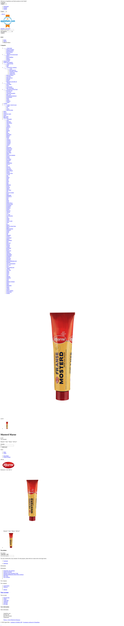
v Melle (8, 268)
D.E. (7, 146)
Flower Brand (9, 170)
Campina (8, 139)
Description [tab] (6, 455)
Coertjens (8, 141)
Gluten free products (8, 62)
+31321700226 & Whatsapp (11, 619)
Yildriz (7, 288)
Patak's (7, 239)
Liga (7, 217)
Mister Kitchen (9, 228)
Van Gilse (8, 270)
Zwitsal (8, 293)
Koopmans (8, 205)
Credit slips (6, 600)
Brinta (7, 137)
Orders (5, 599)
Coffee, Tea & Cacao (10, 105)
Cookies (5, 103)
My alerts (5, 604)
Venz (7, 275)
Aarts (7, 120)
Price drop (5, 575)
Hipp (7, 183)
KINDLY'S (9, 196)
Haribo (7, 177)
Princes (8, 244)
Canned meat (12, 74)
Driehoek (8, 160)
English (5, 9)
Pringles (8, 245)
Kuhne (7, 209)
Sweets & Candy (7, 114)
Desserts (8, 79)
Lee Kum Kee (9, 215)
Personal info (6, 597)
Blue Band (8, 134)
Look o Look (9, 221)
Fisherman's (9, 169)
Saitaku (8, 252)
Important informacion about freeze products (13, 574)
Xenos (7, 99)
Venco (7, 274)
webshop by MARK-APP (16, 622)
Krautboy (8, 206)
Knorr (7, 201)
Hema (7, 98)
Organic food (6, 61)
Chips (7, 65)
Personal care (9, 90)
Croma (7, 144)
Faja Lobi (8, 168)
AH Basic (8, 121)
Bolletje (8, 135)
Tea (7, 107)
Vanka (7, 271)
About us (5, 587)
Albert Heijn (9, 123)
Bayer (7, 128)
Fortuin (8, 172)
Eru (7, 165)
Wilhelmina (8, 285)
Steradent (8, 259)
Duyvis (8, 164)
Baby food (5, 116)
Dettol (7, 154)
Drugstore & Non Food (10, 89)
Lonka (7, 219)
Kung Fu (8, 210)
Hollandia (8, 184)
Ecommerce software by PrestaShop (31, 622)
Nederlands (6, 6)
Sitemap (5, 589)
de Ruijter (8, 151)
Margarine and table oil (11, 81)
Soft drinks (8, 84)
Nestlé (7, 231)
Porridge (8, 59)
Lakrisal (8, 212)
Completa (8, 142)
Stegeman (8, 258)
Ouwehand (8, 237)
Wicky (7, 283)
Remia (7, 249)
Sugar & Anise (9, 110)
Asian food (7, 48)
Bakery (8, 55)
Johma (7, 188)
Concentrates (9, 86)
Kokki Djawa (9, 203)
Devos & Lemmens (10, 155)
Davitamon (8, 150)
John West (8, 190)
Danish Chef (9, 148)
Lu (7, 223)
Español (5, 7)
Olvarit (7, 236)
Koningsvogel (9, 204)
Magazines (5, 117)
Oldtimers (8, 235)
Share (4, 452)
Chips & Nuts (8, 63)
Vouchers (5, 602)
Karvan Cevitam (10, 192)
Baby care (8, 94)
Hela (7, 179)
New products (6, 577)
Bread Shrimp (9, 52)
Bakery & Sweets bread (10, 54)
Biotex (7, 133)
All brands (7, 119)
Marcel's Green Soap (11, 226)
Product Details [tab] (6, 457)
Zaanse (8, 289)
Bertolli (8, 130)
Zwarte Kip (9, 292)
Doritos (8, 157)
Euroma (8, 166)
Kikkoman (8, 195)
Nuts (7, 66)
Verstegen (8, 277)
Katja (7, 194)
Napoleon (8, 230)
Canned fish (12, 72)
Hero (7, 182)
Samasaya (8, 253)
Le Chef (8, 214)
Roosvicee (8, 250)
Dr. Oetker (8, 159)
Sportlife (8, 257)
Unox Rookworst (10, 267)
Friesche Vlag (9, 173)
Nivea (7, 232)
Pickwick (8, 243)
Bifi (7, 132)
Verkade (8, 276)
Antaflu (8, 125)
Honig (7, 186)
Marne (7, 227)
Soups (4, 115)
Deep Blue (8, 152)
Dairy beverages (10, 88)
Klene (7, 200)
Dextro (7, 156)
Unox (7, 266)
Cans (9, 68)
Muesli (7, 58)
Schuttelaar (8, 255)
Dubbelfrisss (9, 163)
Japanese (8, 53)
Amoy (7, 124)
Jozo (7, 191)
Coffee (7, 106)
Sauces (5, 112)
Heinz (7, 178)
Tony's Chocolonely (10, 263)
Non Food (8, 92)
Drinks (6, 83)
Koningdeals (9, 97)
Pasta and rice (9, 77)
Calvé (7, 138)
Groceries (8, 76)
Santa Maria (9, 254)
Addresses (5, 601)
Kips (7, 199)
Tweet (4, 453)
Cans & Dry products (10, 67)
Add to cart (4, 447)
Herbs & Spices (9, 75)
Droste (7, 161)
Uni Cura (8, 264)
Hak (7, 175)
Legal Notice (6, 585)
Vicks (7, 279)
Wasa (7, 280)
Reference (3, 469)
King (7, 197)
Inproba (8, 187)
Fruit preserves (12, 70)
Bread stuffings (9, 57)
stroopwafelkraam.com (11, 261)
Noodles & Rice (10, 50)
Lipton (7, 218)
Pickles (8, 80)
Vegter (7, 272)
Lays (7, 213)
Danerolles (8, 147)
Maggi (7, 224)
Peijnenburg (9, 240)
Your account (4, 592)
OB (7, 234)
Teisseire (8, 262)
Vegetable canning (13, 71)
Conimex (8, 143)
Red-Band (8, 248)
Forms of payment (7, 572)
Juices (7, 85)
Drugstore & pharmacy (11, 95)
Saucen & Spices (10, 49)
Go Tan (8, 174)
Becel (7, 129)
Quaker (8, 246)
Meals (4, 111)
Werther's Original (10, 281)
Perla (7, 241)
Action (7, 102)
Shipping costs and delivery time (10, 573)
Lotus (7, 222)
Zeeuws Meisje (9, 290)
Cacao (7, 108)
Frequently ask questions (9, 570)
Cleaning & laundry (10, 93)
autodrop (8, 126)
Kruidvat (8, 101)
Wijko (7, 284)
